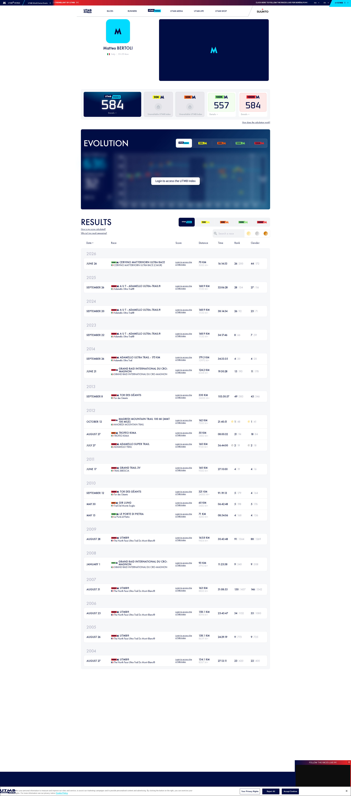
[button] (39, 3)
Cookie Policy (62, 793)
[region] (175, 791)
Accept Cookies (290, 791)
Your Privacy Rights (249, 791)
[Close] (347, 791)
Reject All (271, 791)
